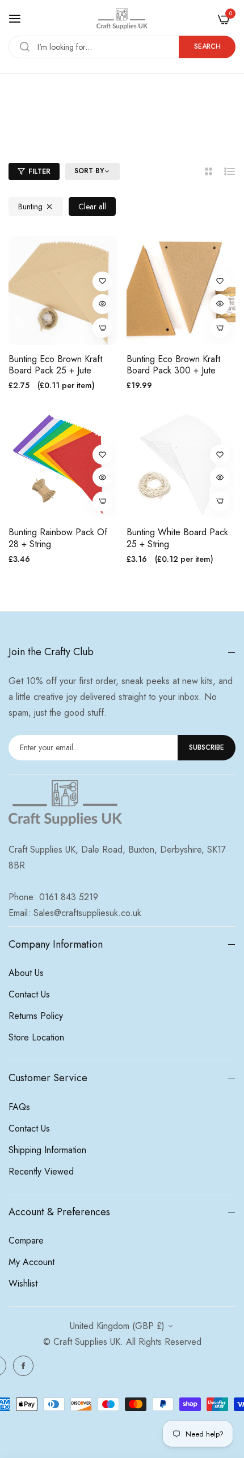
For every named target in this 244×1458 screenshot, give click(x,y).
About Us (26, 972)
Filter (39, 171)
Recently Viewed (41, 1171)
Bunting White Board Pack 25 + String (177, 538)
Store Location (36, 1037)
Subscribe (206, 747)
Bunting (30, 206)
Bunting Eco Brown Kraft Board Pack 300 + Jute (173, 365)
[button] (102, 281)
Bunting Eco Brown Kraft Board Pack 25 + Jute (55, 365)
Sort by (89, 171)
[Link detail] (23, 1366)
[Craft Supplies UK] (122, 18)
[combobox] (122, 47)
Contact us (29, 994)
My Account (31, 1261)
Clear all (92, 206)
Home (60, 128)
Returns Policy (36, 1015)
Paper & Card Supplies (119, 128)
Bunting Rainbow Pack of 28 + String (58, 538)
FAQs (19, 1106)
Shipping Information (47, 1149)
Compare (26, 1240)
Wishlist (23, 1283)
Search (207, 46)
